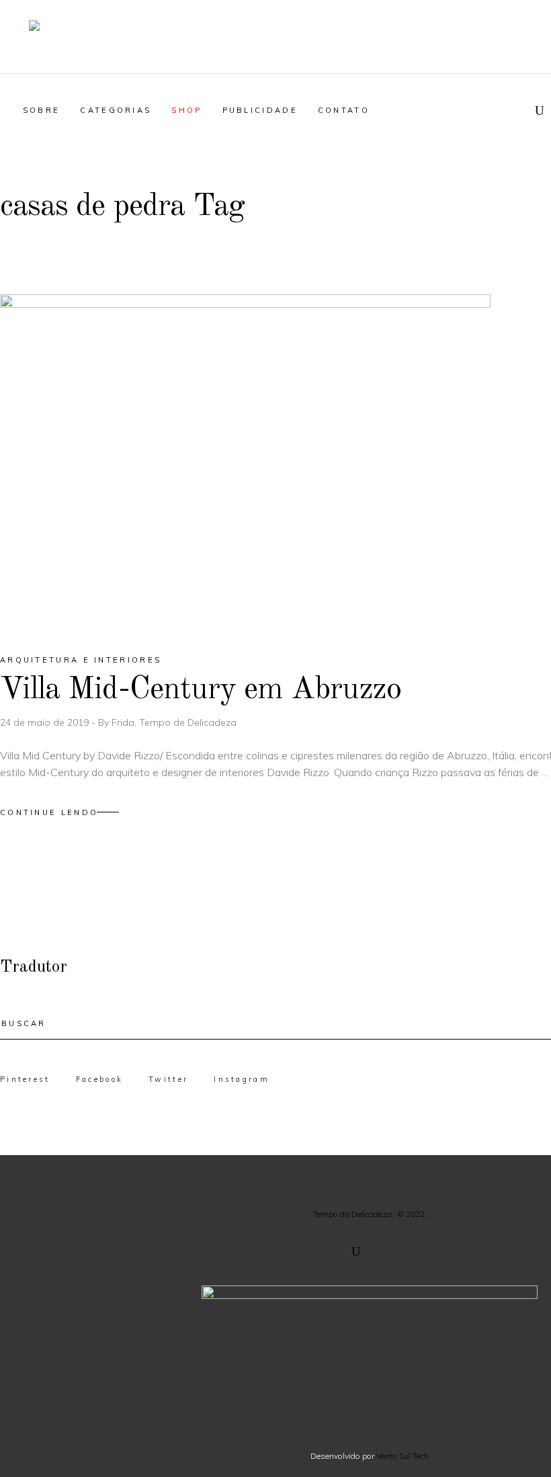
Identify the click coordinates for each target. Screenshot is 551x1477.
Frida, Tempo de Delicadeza (174, 722)
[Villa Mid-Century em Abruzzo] (245, 462)
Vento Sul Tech (402, 1456)
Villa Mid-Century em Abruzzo (200, 690)
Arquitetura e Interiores (80, 660)
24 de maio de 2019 (45, 722)
